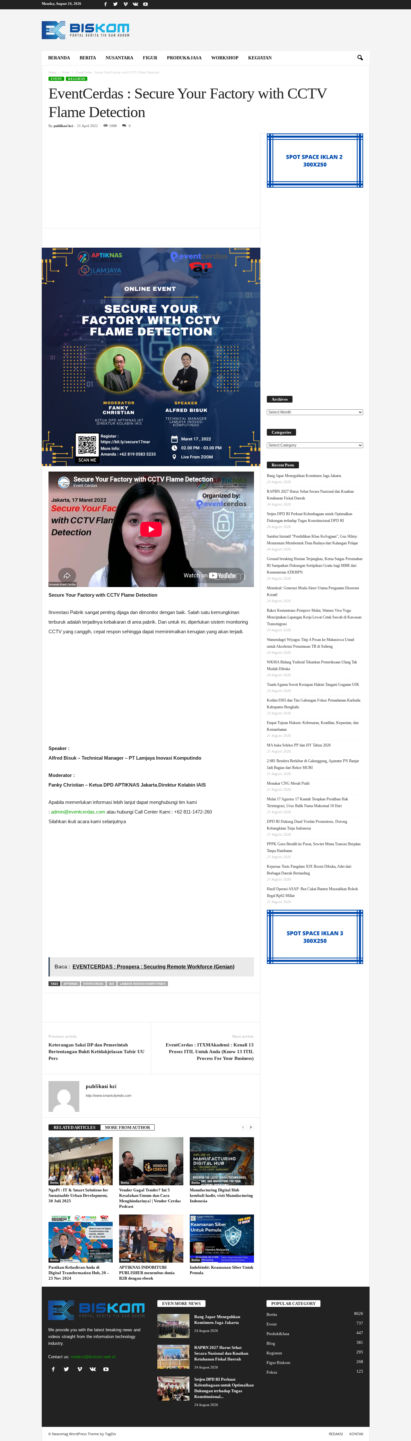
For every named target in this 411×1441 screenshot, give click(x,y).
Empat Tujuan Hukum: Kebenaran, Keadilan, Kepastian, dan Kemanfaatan (313, 726)
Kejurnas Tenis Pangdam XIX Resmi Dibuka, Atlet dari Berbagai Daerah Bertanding (309, 869)
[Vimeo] (125, 4)
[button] (360, 58)
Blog (271, 1343)
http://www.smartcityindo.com (108, 1095)
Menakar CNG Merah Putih (288, 783)
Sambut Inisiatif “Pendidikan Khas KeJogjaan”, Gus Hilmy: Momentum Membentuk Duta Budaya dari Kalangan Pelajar (312, 539)
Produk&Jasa (184, 57)
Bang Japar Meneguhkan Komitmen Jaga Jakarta (304, 475)
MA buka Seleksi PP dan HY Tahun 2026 (299, 745)
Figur (150, 57)
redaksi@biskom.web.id (93, 1356)
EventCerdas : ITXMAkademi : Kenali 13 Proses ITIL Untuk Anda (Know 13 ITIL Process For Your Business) (210, 1051)
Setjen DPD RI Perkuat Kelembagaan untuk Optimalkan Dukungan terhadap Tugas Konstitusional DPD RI (309, 517)
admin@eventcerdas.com (78, 811)
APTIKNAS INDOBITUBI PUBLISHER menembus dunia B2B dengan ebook (147, 1273)
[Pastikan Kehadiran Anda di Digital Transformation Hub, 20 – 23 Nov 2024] (80, 1239)
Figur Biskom (278, 1362)
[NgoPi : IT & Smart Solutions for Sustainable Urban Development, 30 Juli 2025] (80, 1161)
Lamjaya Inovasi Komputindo (143, 984)
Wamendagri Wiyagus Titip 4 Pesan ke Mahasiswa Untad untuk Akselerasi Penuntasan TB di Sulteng (310, 643)
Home (52, 72)
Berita (88, 57)
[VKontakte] (135, 4)
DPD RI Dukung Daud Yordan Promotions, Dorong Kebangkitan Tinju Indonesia (307, 825)
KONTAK (356, 1433)
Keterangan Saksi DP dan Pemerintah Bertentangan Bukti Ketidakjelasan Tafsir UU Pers (96, 1051)
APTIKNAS (71, 984)
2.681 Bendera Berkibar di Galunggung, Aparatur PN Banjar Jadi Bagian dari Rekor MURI (313, 764)
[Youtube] (145, 4)
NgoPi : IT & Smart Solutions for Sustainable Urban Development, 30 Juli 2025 (78, 1195)
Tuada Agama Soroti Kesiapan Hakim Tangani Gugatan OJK (313, 684)
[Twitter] (115, 4)
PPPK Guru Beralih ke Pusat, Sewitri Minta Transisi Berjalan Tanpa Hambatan (314, 847)
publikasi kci (63, 126)
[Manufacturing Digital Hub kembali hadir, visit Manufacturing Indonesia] (222, 1161)
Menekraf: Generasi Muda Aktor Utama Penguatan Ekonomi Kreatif (313, 591)
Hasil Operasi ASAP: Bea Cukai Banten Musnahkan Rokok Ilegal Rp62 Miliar (312, 892)
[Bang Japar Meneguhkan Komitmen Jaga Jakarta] (173, 1326)
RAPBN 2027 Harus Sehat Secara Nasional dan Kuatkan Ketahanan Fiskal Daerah (310, 494)
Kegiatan (260, 57)
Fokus (272, 1372)
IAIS (111, 984)
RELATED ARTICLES (74, 1127)
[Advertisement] (151, 181)
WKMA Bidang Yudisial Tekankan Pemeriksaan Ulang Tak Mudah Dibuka (312, 665)
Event (66, 72)
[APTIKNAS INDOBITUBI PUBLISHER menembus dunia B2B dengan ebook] (151, 1239)
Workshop (225, 57)
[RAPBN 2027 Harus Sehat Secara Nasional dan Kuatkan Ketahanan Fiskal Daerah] (173, 1357)
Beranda (59, 57)
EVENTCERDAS (93, 984)
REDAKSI (336, 1433)
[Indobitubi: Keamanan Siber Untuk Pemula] (222, 1239)
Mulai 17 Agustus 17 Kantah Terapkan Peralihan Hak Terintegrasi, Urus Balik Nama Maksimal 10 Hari (307, 802)
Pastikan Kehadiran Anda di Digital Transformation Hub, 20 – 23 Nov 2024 (78, 1273)
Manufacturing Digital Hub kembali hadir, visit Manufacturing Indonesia (221, 1195)
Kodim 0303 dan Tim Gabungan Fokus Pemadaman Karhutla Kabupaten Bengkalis (313, 703)
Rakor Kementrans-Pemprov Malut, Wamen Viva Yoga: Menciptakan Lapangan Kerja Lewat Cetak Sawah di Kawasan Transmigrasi (314, 617)
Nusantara (119, 57)
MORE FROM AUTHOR (127, 1127)
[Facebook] (105, 4)
